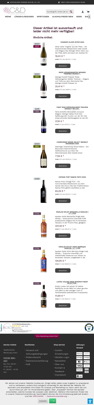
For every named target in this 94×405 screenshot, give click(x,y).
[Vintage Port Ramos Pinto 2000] (44, 191)
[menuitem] (88, 11)
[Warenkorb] (88, 11)
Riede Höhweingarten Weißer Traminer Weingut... (72, 73)
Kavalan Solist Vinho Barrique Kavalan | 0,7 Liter (72, 247)
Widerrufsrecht (33, 357)
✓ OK (53, 401)
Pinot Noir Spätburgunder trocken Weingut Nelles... (72, 108)
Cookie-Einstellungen (62, 352)
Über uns (59, 364)
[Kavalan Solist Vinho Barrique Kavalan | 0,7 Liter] (44, 261)
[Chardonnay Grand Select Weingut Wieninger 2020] (44, 156)
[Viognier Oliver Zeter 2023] (44, 54)
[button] (90, 401)
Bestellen (63, 66)
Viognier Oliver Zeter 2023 (72, 42)
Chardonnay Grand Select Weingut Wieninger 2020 (72, 142)
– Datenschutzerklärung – (56, 396)
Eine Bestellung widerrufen (47, 336)
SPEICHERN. (38, 396)
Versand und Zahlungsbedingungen (37, 352)
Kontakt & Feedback (60, 370)
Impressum (60, 375)
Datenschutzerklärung (37, 361)
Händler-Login (62, 357)
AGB (28, 364)
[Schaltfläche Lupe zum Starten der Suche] (71, 12)
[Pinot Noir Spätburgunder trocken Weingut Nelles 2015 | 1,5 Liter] (44, 122)
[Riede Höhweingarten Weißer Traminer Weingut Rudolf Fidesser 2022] (44, 87)
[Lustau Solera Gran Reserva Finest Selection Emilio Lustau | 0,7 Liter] (44, 296)
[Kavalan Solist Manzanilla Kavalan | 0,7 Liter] (44, 226)
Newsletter (60, 361)
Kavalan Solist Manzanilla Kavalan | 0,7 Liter (72, 212)
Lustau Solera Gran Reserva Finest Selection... (72, 282)
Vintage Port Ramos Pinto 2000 (72, 177)
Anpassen (43, 401)
